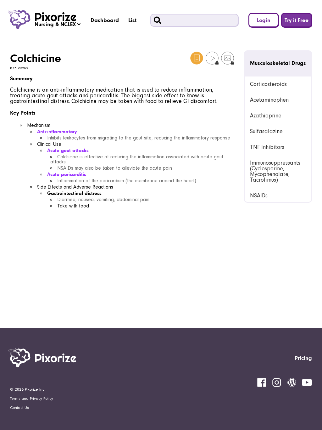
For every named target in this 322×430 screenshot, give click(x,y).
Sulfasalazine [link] (266, 131)
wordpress (292, 382)
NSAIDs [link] (259, 195)
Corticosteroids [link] (268, 84)
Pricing (303, 357)
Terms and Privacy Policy (31, 398)
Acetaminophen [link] (269, 100)
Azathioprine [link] (265, 115)
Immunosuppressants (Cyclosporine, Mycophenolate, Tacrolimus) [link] (275, 171)
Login (263, 20)
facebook (262, 382)
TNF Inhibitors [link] (267, 147)
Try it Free (296, 20)
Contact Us (19, 407)
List (132, 20)
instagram (277, 382)
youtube (307, 382)
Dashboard (105, 20)
